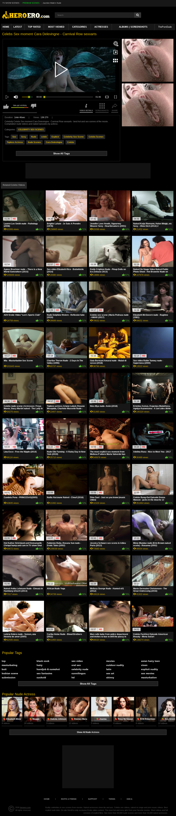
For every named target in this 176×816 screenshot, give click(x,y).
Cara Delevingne (54, 142)
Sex (14, 137)
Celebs (70, 142)
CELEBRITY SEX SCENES (31, 129)
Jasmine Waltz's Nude (52, 3)
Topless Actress (15, 142)
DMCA (129, 799)
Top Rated (34, 27)
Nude (33, 137)
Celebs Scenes (96, 137)
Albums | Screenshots (133, 27)
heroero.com (25, 807)
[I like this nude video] (6, 108)
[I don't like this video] (33, 108)
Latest (17, 27)
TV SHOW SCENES (10, 3)
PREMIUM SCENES (31, 3)
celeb (44, 137)
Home (6, 27)
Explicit (55, 137)
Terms (112, 799)
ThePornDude (165, 27)
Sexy (23, 137)
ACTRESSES (101, 27)
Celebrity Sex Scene (74, 137)
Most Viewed (56, 27)
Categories (79, 27)
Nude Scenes (34, 142)
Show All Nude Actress (88, 732)
